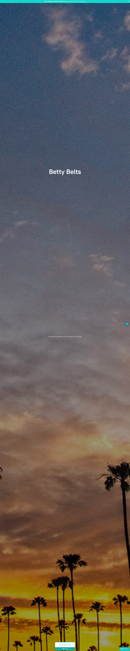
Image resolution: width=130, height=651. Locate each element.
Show (124, 649)
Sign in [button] (64, 648)
